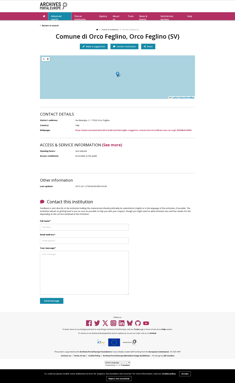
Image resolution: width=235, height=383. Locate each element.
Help (164, 329)
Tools (131, 16)
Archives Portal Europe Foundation (96, 351)
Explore (103, 16)
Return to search (50, 25)
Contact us (66, 355)
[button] (117, 74)
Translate (125, 365)
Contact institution (126, 46)
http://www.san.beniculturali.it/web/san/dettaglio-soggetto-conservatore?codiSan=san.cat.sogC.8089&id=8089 (133, 130)
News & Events (143, 17)
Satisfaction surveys (166, 17)
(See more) (112, 144)
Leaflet (174, 97)
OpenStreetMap (187, 97)
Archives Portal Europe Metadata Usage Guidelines (126, 355)
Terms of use (80, 355)
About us (116, 17)
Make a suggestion (95, 46)
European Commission (159, 351)
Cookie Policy (94, 355)
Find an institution (80, 17)
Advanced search (56, 17)
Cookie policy (169, 373)
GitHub (153, 333)
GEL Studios (168, 355)
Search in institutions (110, 29)
